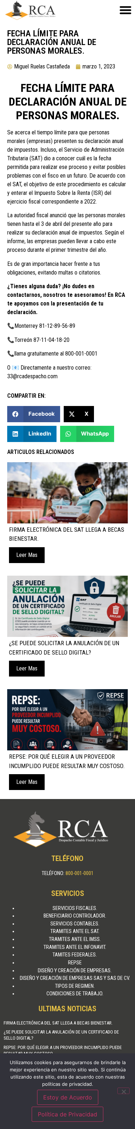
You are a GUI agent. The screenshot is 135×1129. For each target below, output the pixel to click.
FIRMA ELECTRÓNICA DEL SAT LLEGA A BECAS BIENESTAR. (58, 1023)
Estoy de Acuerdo (67, 1097)
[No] (123, 1091)
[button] (33, 414)
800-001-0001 (80, 873)
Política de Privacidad (67, 1114)
